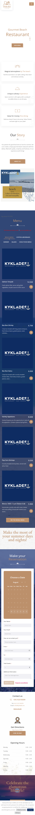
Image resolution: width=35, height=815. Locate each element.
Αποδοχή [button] (30, 810)
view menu (17, 45)
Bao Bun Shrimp (7, 325)
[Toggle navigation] (31, 4)
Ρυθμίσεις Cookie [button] (21, 810)
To (5, 655)
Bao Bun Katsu (7, 371)
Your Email (7, 630)
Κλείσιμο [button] (18, 812)
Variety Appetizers (8, 417)
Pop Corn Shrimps (8, 460)
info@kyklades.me (19, 705)
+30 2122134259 (19, 700)
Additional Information (10, 672)
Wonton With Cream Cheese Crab (13, 504)
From (6, 646)
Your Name (7, 621)
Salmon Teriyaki (7, 282)
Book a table (9, 683)
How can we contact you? (11, 638)
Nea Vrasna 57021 (17, 730)
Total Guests (7, 663)
